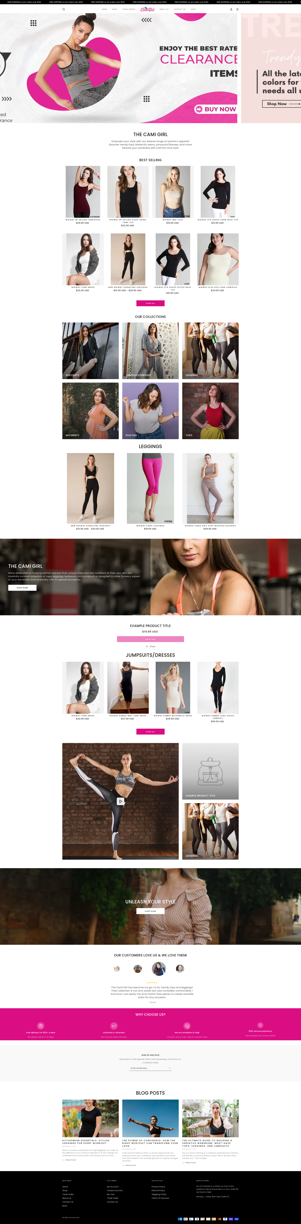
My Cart (111, 1194)
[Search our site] (64, 9)
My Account (113, 1186)
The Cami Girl (74, 1218)
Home (65, 1186)
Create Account (115, 1190)
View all (150, 303)
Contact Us (67, 1202)
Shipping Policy (159, 1194)
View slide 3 (154, 118)
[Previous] (113, 968)
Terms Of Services (160, 1198)
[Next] (187, 968)
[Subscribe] (170, 1068)
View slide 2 (147, 118)
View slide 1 (140, 118)
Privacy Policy (158, 1186)
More (64, 1205)
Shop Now (22, 588)
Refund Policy (158, 1190)
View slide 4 (161, 118)
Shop (64, 1190)
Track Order (68, 1194)
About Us (66, 1198)
